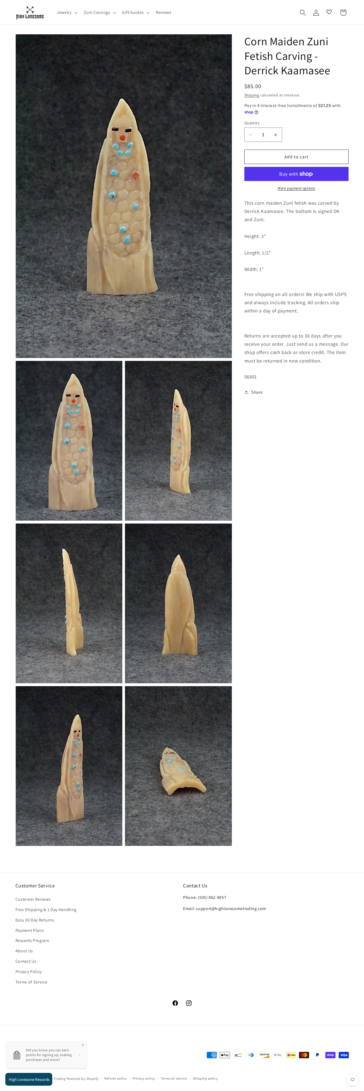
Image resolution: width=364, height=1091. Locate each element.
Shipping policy (205, 1078)
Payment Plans (29, 930)
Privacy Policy (28, 972)
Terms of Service (31, 982)
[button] (66, 12)
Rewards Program (32, 941)
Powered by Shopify (83, 1078)
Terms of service (174, 1078)
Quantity (252, 122)
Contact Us (26, 961)
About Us (24, 951)
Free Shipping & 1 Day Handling (45, 910)
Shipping (251, 95)
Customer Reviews (33, 899)
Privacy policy (144, 1078)
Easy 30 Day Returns (34, 920)
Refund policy (115, 1078)
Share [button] (256, 392)
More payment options (296, 188)
